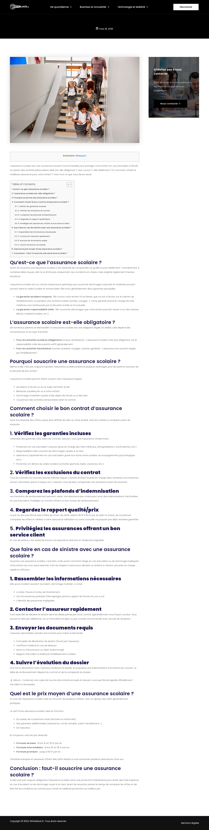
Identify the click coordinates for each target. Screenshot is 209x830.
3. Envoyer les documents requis (32, 240)
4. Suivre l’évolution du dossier (32, 245)
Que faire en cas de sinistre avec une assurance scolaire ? (42, 227)
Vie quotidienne (59, 7)
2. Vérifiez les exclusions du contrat (34, 210)
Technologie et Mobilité (131, 7)
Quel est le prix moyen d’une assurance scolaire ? (38, 249)
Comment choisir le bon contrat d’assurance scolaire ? (41, 202)
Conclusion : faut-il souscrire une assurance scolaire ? (40, 253)
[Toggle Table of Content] (67, 184)
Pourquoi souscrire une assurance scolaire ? (35, 197)
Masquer (81, 155)
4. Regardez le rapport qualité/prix (34, 219)
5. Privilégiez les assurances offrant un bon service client (43, 223)
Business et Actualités (93, 7)
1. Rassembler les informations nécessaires (37, 232)
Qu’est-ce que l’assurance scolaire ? (31, 189)
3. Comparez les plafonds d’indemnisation (37, 215)
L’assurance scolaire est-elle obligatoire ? (34, 193)
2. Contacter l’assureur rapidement (34, 236)
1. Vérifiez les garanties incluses (32, 206)
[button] (61, 7)
